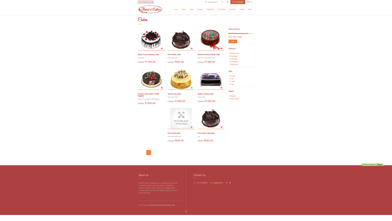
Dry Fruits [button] (232, 9)
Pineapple (234, 56)
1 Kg (232, 79)
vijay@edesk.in (213, 2)
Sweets (241, 9)
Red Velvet (234, 64)
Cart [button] (250, 2)
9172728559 (239, 2)
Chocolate (234, 59)
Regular (233, 96)
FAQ (173, 205)
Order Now (148, 40)
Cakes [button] (192, 9)
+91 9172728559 (201, 183)
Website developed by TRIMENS (373, 164)
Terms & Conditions (154, 205)
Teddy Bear (210, 9)
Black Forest (235, 53)
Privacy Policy (166, 205)
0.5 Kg (233, 76)
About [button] (184, 9)
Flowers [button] (200, 9)
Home (176, 9)
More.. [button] (250, 9)
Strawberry (234, 62)
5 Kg (232, 84)
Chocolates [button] (222, 9)
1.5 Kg (233, 81)
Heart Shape (235, 99)
